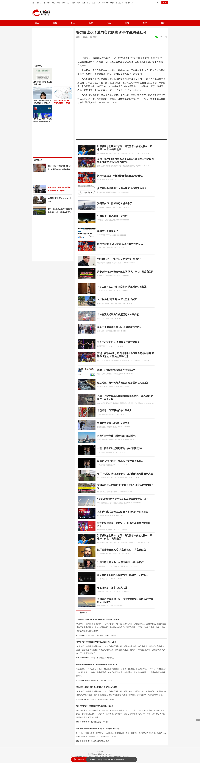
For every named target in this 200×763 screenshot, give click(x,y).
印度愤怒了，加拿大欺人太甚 (112, 587)
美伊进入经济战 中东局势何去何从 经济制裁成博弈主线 (42, 121)
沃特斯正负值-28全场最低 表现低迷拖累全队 (120, 175)
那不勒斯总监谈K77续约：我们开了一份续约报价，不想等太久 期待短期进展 (124, 147)
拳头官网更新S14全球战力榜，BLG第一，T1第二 (122, 574)
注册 (157, 2)
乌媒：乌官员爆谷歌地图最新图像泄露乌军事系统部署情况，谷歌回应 (125, 397)
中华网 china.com (42, 13)
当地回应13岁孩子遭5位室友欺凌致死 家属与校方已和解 (96, 687)
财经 (48, 2)
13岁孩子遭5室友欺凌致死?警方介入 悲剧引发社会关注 (96, 642)
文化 (68, 2)
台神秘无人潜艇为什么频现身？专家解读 (118, 314)
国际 (55, 23)
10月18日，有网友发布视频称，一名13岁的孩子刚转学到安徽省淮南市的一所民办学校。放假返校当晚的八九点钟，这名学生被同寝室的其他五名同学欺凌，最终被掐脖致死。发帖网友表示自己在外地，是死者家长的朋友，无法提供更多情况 (121, 650)
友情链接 (118, 756)
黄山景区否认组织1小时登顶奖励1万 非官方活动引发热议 (125, 486)
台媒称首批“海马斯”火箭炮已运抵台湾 (117, 299)
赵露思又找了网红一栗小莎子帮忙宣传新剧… (120, 461)
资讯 (39, 2)
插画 (78, 2)
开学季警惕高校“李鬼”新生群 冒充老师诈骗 (107, 759)
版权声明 (104, 756)
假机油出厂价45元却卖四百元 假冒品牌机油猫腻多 (123, 382)
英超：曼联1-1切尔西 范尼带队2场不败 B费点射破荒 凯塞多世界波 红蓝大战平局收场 (125, 160)
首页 (34, 2)
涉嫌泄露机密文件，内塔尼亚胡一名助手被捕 (120, 562)
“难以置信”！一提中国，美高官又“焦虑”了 (119, 258)
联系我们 (91, 756)
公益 (88, 2)
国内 (37, 23)
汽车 (58, 2)
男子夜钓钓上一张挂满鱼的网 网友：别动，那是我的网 (125, 271)
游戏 (63, 2)
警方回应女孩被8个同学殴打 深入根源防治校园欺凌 (94, 706)
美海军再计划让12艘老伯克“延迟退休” (117, 435)
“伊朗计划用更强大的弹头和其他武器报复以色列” (122, 498)
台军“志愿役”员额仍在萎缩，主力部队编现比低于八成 (125, 473)
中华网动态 (125, 756)
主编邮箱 (100, 752)
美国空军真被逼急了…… (110, 231)
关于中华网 (77, 756)
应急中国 (113, 2)
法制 (98, 2)
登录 (164, 2)
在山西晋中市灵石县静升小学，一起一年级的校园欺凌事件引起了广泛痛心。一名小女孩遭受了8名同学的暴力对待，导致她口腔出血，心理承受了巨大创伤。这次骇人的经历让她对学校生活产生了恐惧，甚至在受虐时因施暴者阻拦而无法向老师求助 (121, 714)
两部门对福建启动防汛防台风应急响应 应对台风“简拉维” (42, 102)
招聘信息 (98, 756)
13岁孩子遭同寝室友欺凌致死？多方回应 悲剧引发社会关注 (97, 619)
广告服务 (85, 756)
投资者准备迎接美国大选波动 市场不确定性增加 (122, 188)
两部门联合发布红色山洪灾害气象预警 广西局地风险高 (63, 102)
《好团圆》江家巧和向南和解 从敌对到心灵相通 (122, 286)
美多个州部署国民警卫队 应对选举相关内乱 (119, 327)
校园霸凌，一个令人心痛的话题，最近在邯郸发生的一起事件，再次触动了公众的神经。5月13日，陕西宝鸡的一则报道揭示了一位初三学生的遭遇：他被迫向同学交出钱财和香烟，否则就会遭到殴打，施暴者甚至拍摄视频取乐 (121, 672)
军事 (43, 2)
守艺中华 (105, 2)
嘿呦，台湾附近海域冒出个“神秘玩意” (117, 369)
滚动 (163, 23)
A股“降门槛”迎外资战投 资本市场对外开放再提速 (122, 511)
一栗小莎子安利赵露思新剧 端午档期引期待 (119, 448)
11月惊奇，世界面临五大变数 (112, 216)
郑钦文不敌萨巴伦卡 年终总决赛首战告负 (118, 342)
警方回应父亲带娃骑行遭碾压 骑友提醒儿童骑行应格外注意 (97, 728)
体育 (91, 23)
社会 (73, 23)
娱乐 (53, 2)
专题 (109, 23)
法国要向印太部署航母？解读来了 (114, 203)
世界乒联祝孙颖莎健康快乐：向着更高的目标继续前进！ (123, 524)
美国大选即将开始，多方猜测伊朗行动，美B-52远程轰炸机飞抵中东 (125, 600)
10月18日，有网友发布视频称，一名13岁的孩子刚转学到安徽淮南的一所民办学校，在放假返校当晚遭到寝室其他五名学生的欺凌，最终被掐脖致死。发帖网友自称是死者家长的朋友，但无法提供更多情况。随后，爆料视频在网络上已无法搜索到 (121, 627)
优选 (93, 2)
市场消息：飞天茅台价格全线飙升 (114, 410)
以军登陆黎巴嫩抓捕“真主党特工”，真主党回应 (121, 549)
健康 (83, 2)
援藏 (73, 2)
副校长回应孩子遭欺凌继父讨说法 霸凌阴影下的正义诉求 (96, 664)
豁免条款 (111, 756)
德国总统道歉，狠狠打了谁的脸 (113, 423)
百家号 (95, 37)
